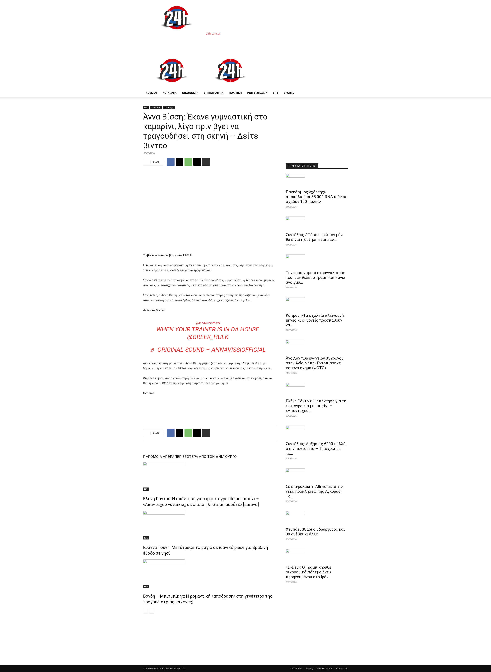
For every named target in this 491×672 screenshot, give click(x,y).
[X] (179, 162)
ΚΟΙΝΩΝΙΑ (170, 93)
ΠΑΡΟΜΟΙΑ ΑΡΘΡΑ (158, 456)
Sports (289, 93)
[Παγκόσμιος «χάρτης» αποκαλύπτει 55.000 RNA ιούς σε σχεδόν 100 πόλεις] (317, 180)
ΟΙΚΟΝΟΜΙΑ (190, 93)
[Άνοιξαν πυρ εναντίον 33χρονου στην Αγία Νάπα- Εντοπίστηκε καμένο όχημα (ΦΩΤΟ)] (317, 346)
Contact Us (342, 668)
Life (275, 93)
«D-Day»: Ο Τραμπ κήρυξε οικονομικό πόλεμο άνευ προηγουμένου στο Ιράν (308, 572)
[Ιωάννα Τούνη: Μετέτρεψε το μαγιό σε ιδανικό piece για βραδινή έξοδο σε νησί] (210, 525)
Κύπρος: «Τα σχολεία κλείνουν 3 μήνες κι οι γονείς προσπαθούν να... (315, 320)
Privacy (309, 668)
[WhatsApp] (188, 162)
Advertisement (325, 668)
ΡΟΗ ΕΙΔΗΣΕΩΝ (257, 93)
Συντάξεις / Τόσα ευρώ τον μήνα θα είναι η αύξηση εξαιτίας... (315, 237)
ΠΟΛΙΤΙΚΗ (235, 93)
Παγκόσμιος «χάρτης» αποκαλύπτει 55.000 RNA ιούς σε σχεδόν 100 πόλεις (316, 197)
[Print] (206, 162)
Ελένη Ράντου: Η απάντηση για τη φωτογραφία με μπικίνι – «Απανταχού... (316, 406)
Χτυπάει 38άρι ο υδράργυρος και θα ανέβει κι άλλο (315, 531)
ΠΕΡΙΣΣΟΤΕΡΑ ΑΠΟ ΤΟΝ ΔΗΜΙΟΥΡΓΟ (205, 456)
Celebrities (156, 107)
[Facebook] (171, 162)
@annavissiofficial (208, 323)
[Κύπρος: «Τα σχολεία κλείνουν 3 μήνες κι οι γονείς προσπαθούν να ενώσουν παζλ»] (317, 304)
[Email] (197, 162)
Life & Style (169, 107)
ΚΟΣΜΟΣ (151, 93)
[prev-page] (145, 611)
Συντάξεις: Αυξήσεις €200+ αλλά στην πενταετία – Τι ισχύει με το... (316, 448)
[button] (343, 57)
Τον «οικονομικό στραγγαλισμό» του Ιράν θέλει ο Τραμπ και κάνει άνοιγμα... (315, 277)
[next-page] (151, 611)
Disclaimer (296, 668)
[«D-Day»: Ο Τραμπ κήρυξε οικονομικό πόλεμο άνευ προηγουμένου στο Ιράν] (317, 555)
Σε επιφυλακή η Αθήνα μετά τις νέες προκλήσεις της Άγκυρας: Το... (314, 491)
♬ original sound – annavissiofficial (208, 349)
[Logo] (172, 86)
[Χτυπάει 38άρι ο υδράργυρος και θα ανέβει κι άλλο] (317, 518)
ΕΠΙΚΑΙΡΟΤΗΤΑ (213, 93)
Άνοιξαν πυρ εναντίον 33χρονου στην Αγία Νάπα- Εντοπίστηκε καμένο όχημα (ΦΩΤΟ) (315, 363)
